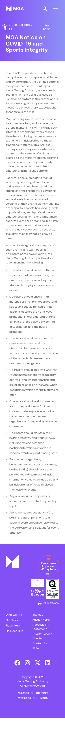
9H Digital (42, 698)
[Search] (45, 8)
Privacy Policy (41, 619)
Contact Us (40, 643)
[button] (4, 27)
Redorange (41, 693)
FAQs (35, 648)
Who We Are (14, 615)
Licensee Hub (14, 631)
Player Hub (13, 625)
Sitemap (37, 614)
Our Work (12, 620)
